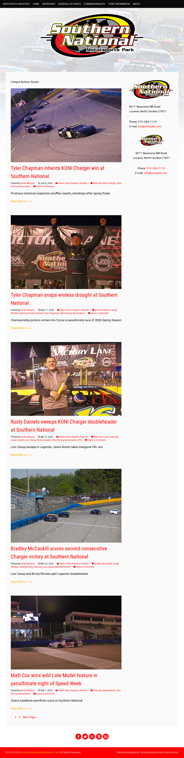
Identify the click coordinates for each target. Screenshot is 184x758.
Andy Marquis (28, 183)
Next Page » (30, 717)
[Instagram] (92, 736)
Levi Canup (30, 440)
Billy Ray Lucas (101, 437)
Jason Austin (17, 440)
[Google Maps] (99, 736)
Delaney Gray (26, 567)
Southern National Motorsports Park (40, 752)
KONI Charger (109, 183)
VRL (80, 440)
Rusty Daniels (36, 313)
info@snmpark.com (149, 126)
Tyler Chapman (51, 313)
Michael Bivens (62, 567)
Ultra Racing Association (72, 313)
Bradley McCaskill (103, 563)
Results (83, 183)
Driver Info (48, 4)
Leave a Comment (45, 186)
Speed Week (109, 690)
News (61, 183)
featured (97, 183)
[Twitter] (85, 736)
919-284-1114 (156, 168)
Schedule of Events (69, 4)
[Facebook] (78, 736)
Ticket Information (119, 4)
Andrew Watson (103, 310)
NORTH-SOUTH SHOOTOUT (16, 4)
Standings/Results (94, 4)
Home (36, 4)
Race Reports (72, 183)
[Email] (106, 736)
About (136, 4)
